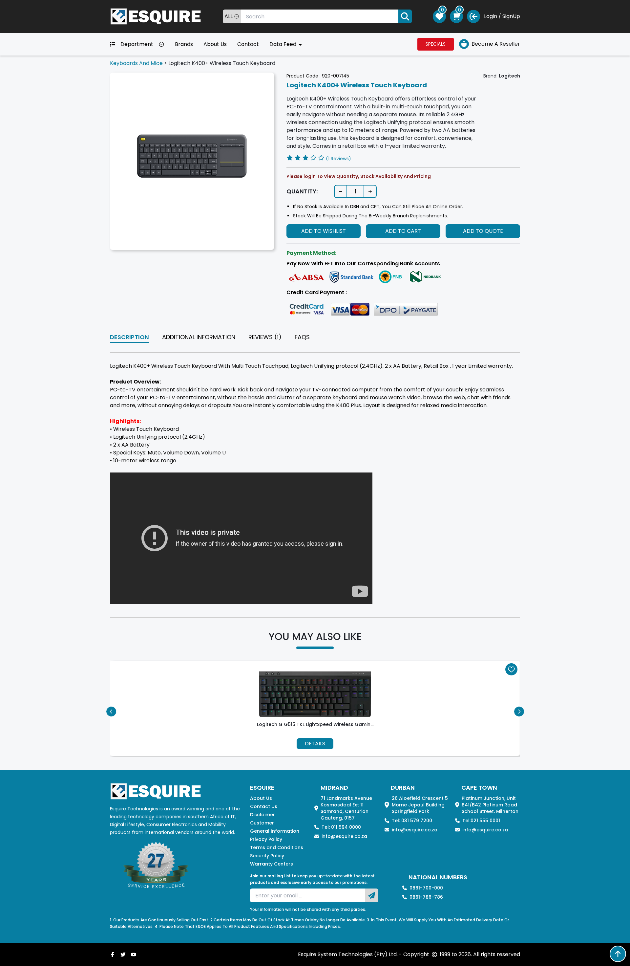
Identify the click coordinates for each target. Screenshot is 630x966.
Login (490, 16)
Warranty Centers (271, 864)
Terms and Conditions (276, 847)
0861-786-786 (426, 897)
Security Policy (267, 855)
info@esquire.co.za (344, 836)
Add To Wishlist (323, 231)
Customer (262, 823)
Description (129, 337)
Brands (184, 44)
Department (136, 44)
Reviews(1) (265, 337)
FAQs (302, 337)
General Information (274, 831)
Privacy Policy (266, 839)
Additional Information (198, 337)
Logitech (509, 76)
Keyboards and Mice (136, 63)
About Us (215, 44)
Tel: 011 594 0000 (341, 827)
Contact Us (263, 806)
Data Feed (283, 44)
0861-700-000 (426, 888)
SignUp (511, 16)
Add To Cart (403, 231)
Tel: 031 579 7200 (412, 820)
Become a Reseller (496, 44)
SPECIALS (436, 44)
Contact (248, 44)
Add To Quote (483, 231)
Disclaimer (262, 814)
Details (315, 743)
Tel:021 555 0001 (481, 820)
